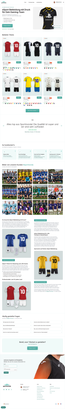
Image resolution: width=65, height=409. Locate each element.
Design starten (6, 25)
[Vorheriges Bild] (3, 49)
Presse (51, 392)
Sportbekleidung (39, 394)
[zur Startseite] (12, 2)
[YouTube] (9, 390)
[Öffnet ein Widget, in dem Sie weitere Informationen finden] (3, 407)
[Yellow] (56, 68)
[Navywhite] (16, 103)
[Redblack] (29, 103)
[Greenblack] (16, 68)
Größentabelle (52, 386)
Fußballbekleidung (39, 389)
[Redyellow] (37, 103)
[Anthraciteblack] (31, 105)
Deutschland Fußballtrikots (41, 399)
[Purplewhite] (28, 103)
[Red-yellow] (28, 68)
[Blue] (50, 68)
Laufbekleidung (39, 2)
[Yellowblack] (5, 70)
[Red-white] (33, 68)
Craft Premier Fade (47, 99)
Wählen (18, 62)
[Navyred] (13, 70)
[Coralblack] (31, 103)
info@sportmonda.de (49, 291)
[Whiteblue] (7, 68)
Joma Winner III (25, 99)
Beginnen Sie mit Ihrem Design (8, 260)
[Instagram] (11, 390)
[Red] (46, 68)
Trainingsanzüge (31, 2)
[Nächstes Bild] (20, 49)
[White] (54, 68)
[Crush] (50, 103)
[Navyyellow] (5, 103)
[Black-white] (24, 68)
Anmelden (6, 372)
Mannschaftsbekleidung (40, 391)
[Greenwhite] (7, 103)
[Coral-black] (26, 68)
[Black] (48, 68)
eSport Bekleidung (39, 397)
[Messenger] (6, 390)
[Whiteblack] (5, 68)
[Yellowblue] (24, 103)
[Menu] (63, 2)
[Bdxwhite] (9, 103)
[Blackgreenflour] (11, 68)
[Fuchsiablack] (7, 70)
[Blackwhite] (13, 68)
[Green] (52, 68)
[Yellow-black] (37, 68)
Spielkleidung (39, 392)
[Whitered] (3, 70)
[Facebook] (4, 390)
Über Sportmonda (52, 391)
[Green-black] (31, 68)
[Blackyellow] (29, 105)
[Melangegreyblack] (11, 70)
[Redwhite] (3, 68)
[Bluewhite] (14, 68)
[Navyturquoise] (18, 68)
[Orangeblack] (9, 70)
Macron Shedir (5, 99)
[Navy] (45, 68)
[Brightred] (48, 103)
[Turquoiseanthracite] (14, 103)
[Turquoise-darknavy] (29, 68)
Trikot (25, 2)
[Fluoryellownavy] (9, 68)
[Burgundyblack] (33, 103)
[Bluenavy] (24, 105)
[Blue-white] (35, 68)
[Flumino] (52, 103)
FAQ (50, 389)
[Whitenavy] (20, 68)
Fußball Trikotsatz (39, 386)
